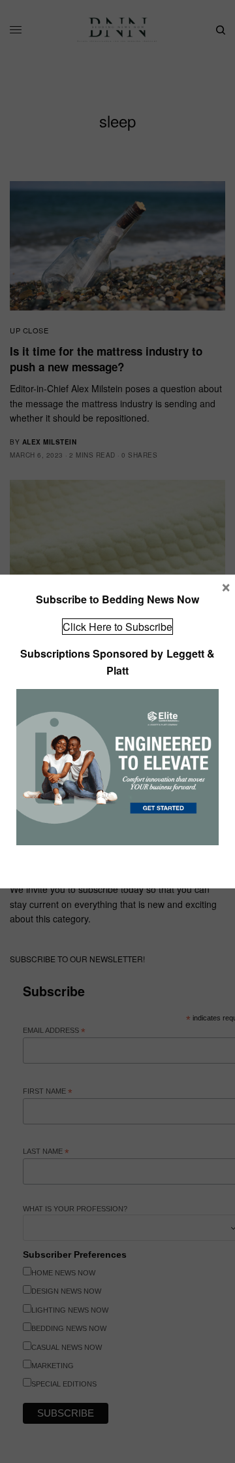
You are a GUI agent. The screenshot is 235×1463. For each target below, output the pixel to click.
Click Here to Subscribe (117, 626)
